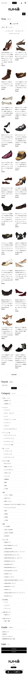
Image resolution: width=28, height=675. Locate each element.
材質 (4, 492)
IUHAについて (6, 631)
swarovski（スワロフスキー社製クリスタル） (15, 504)
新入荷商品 (5, 599)
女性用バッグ (8, 403)
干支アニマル (8, 473)
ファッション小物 (9, 444)
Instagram (14, 649)
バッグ (6, 602)
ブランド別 (5, 539)
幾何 (6, 482)
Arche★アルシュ (8, 596)
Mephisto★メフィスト (10, 586)
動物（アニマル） (9, 466)
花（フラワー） (8, 463)
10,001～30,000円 (9, 532)
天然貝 (6, 517)
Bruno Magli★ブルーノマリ (11, 545)
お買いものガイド (7, 618)
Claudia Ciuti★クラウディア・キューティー (15, 592)
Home (3, 27)
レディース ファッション (10, 435)
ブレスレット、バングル (10, 419)
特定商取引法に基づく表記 (9, 638)
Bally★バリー (8, 542)
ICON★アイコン (8, 573)
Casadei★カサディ (9, 564)
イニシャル (7, 476)
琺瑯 (6, 510)
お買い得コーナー (7, 612)
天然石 (6, 514)
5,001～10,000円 (9, 529)
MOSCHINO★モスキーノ (11, 567)
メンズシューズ (9, 31)
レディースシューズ (14, 33)
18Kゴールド (8, 498)
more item (14, 374)
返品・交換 (7, 621)
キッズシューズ (19, 31)
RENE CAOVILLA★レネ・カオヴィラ (13, 558)
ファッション (8, 608)
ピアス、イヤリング (9, 413)
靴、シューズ (6, 448)
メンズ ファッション (9, 438)
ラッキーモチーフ (9, 469)
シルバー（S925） (9, 495)
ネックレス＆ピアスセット (11, 429)
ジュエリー (5, 407)
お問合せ (5, 634)
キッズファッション (9, 441)
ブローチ (7, 425)
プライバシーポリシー (8, 636)
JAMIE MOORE (8, 548)
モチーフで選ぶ (6, 461)
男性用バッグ (8, 400)
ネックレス (7, 410)
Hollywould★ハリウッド (10, 583)
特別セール (7, 614)
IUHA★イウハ (8, 589)
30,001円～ (7, 536)
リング (6, 416)
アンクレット (8, 422)
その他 (6, 488)
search (14, 3)
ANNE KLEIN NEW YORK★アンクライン (14, 580)
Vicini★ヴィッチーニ (9, 577)
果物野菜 (7, 479)
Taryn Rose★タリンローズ (11, 570)
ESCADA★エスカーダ (10, 561)
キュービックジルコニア (10, 507)
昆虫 (6, 485)
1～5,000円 (7, 526)
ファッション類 (6, 432)
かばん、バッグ (6, 398)
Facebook (14, 652)
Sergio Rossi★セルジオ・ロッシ (12, 554)
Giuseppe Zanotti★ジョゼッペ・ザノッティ (15, 551)
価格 (4, 524)
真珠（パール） (8, 501)
